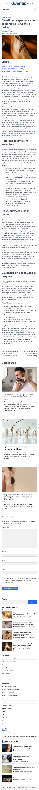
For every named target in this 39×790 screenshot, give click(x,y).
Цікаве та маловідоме (8, 724)
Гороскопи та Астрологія (9, 661)
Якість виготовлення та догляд (13, 69)
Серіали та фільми (7, 708)
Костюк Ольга (18, 616)
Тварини (4, 717)
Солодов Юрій (18, 761)
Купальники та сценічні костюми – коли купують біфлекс (17, 448)
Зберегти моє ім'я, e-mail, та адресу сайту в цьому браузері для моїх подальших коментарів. (20, 580)
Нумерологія (5, 683)
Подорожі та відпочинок (9, 686)
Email (4, 560)
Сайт (3, 569)
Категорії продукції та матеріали (13, 66)
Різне (3, 702)
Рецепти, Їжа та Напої (8, 698)
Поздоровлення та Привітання (10, 689)
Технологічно (6, 721)
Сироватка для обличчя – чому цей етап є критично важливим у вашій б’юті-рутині (18, 497)
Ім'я (4, 552)
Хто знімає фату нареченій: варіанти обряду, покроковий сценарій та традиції (23, 645)
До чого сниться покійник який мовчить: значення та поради (22, 747)
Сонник (4, 711)
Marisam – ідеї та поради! (9, 733)
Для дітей (4, 664)
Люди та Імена (6, 673)
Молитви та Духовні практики (10, 680)
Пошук (4, 599)
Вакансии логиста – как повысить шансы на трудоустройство (19, 736)
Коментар (6, 527)
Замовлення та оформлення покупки (15, 71)
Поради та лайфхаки (8, 692)
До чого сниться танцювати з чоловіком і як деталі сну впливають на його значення (24, 758)
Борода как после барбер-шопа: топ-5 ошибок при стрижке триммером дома (19, 397)
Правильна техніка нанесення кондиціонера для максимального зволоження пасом (23, 634)
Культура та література (8, 670)
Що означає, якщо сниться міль (22, 777)
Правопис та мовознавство (10, 695)
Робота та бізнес (6, 705)
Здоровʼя (4, 667)
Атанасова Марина (19, 626)
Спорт (3, 714)
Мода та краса (7, 18)
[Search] (35, 9)
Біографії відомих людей (9, 658)
